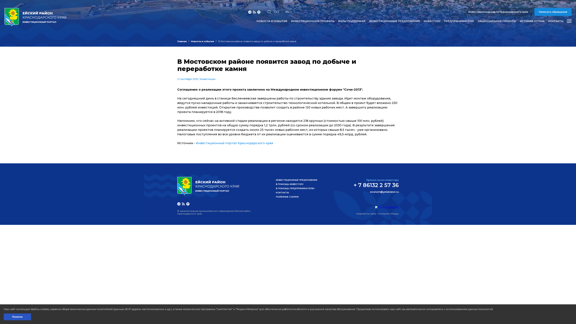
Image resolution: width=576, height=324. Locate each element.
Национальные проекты (497, 21)
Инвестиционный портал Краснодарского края (234, 143)
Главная (182, 41)
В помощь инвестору (290, 184)
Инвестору (432, 21)
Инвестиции (208, 79)
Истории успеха (532, 21)
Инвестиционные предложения (394, 21)
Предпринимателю (459, 21)
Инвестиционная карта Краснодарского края (498, 11)
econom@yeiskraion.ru (384, 192)
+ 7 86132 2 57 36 (376, 185)
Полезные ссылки (287, 196)
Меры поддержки (351, 21)
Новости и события (271, 21)
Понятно (17, 317)
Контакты (556, 21)
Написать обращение (553, 11)
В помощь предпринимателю (295, 188)
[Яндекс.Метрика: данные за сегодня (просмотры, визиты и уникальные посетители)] (387, 207)
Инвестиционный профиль (312, 21)
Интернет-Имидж (388, 213)
